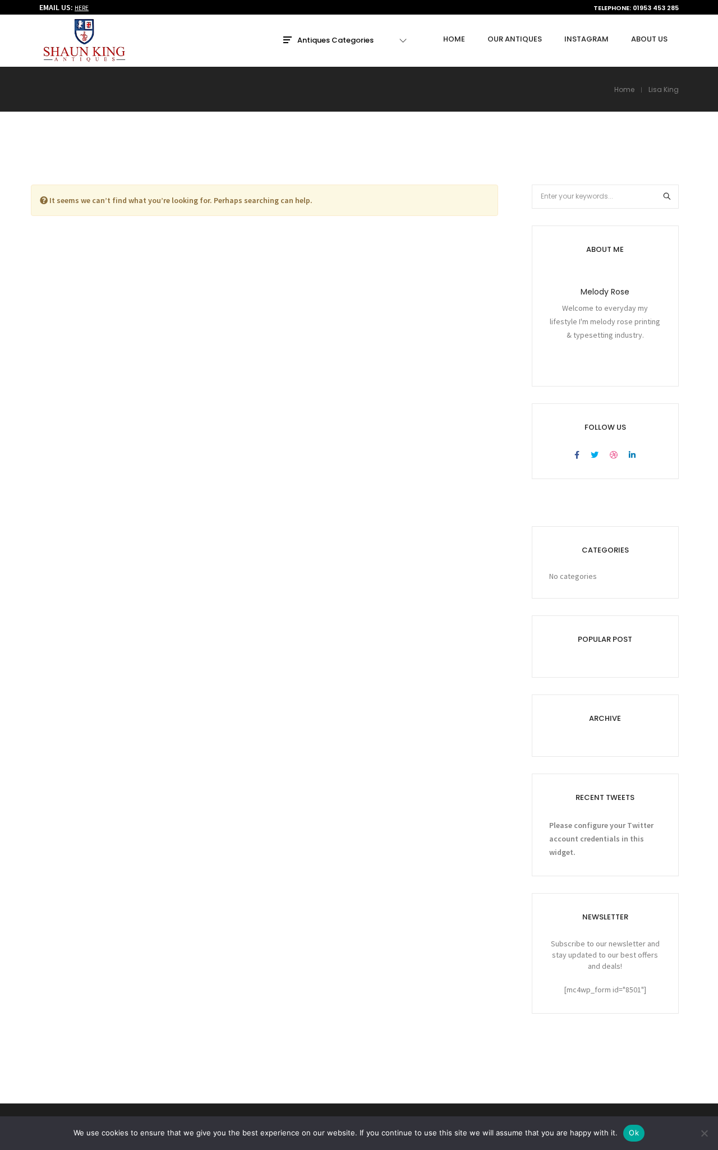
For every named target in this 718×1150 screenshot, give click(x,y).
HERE (82, 8)
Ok (634, 1132)
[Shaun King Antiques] (84, 57)
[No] (704, 1133)
